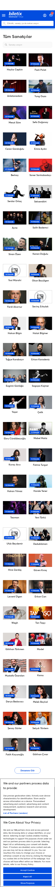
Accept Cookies (27, 870)
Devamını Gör (28, 770)
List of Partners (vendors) (15, 813)
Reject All (27, 876)
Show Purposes (27, 883)
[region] (27, 832)
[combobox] (29, 23)
